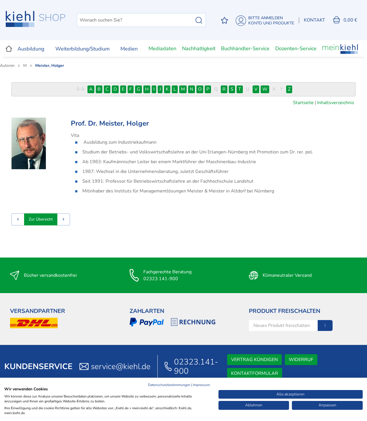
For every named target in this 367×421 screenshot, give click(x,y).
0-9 (80, 89)
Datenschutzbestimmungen (169, 385)
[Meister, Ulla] (63, 219)
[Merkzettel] (224, 20)
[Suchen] (199, 20)
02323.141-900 (196, 366)
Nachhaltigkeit (198, 48)
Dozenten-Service (296, 48)
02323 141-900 (160, 279)
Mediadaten (162, 48)
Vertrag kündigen (254, 359)
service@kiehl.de (121, 366)
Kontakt (314, 20)
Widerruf (301, 359)
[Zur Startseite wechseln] (35, 19)
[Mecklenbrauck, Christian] (17, 219)
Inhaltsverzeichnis (335, 103)
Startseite (303, 103)
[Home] (9, 48)
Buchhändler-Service (245, 48)
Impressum (201, 385)
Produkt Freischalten (284, 311)
